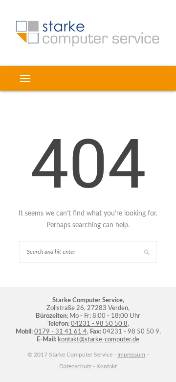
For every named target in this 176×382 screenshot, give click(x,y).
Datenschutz (75, 366)
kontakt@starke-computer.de (98, 339)
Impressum (131, 355)
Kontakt (106, 366)
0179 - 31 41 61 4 (60, 332)
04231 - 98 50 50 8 (99, 324)
